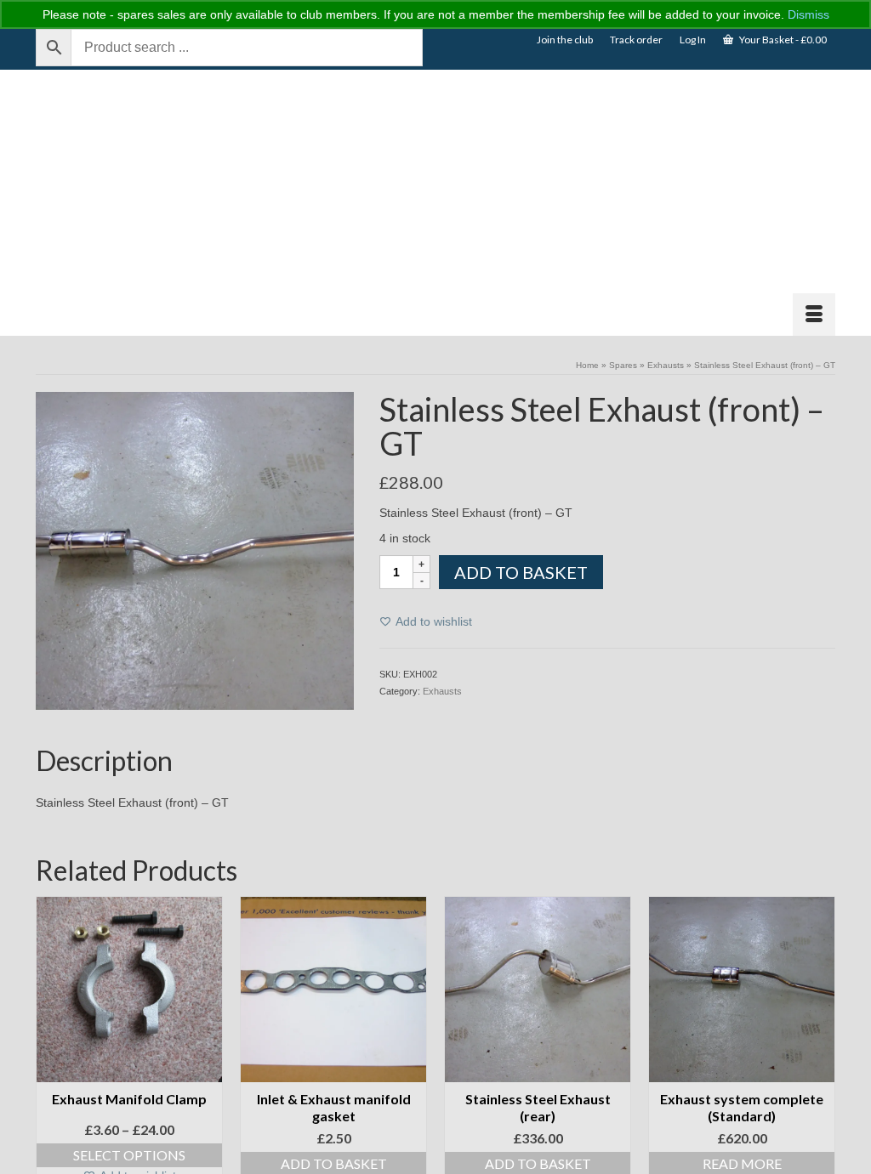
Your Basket (782, 39)
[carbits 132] (195, 550)
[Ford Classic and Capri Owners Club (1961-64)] (160, 202)
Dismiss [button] (808, 14)
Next (820, 1045)
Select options (129, 1155)
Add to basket (521, 572)
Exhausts (442, 691)
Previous (50, 1045)
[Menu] (814, 314)
